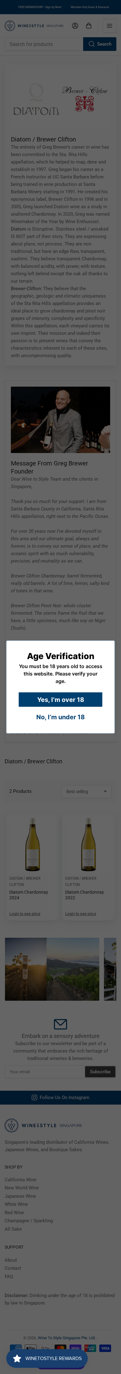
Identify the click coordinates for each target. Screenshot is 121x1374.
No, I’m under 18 (60, 717)
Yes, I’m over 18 (60, 699)
